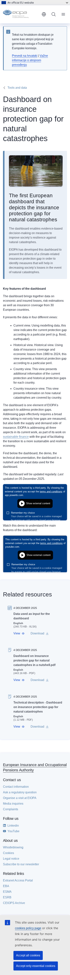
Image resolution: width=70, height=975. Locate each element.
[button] (19, 633)
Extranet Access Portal (18, 880)
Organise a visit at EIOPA (19, 798)
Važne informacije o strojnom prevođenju (30, 60)
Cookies (8, 853)
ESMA (7, 891)
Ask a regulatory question (20, 792)
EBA (6, 886)
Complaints (10, 809)
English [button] (43, 14)
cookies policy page (28, 928)
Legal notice (11, 858)
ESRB (7, 897)
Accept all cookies (28, 955)
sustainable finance (16, 436)
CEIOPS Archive (14, 903)
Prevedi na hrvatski (24, 55)
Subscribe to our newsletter (21, 864)
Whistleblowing (13, 847)
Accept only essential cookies (35, 965)
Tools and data (17, 87)
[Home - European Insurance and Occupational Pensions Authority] (21, 14)
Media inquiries (13, 803)
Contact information (16, 786)
